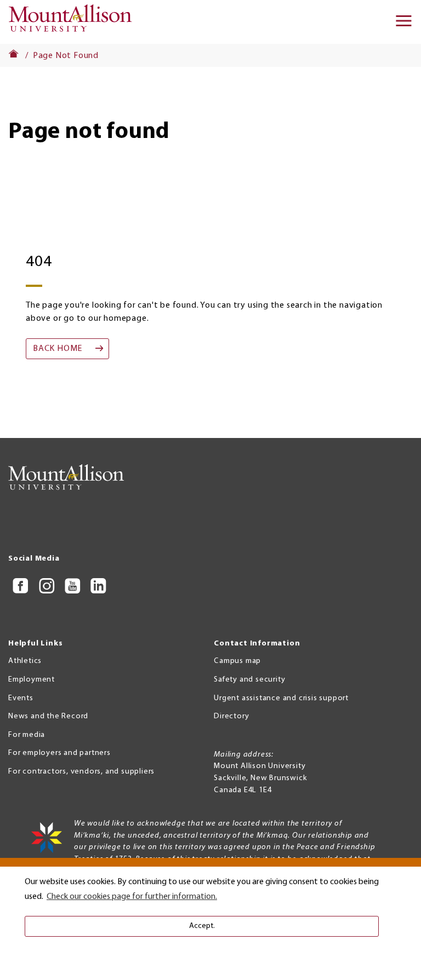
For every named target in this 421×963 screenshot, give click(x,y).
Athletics (25, 661)
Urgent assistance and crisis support (281, 698)
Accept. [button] (202, 926)
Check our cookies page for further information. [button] (132, 896)
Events (20, 698)
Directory (231, 716)
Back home (57, 348)
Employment (31, 680)
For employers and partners (59, 753)
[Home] (74, 21)
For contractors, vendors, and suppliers (81, 772)
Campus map (237, 661)
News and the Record (48, 716)
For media (26, 735)
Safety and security (249, 680)
